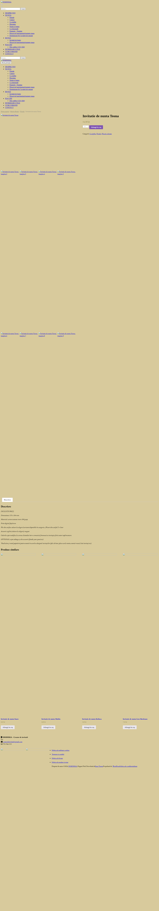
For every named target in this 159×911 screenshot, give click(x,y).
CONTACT (9, 54)
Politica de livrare (57, 758)
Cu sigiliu (13, 22)
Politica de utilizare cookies (60, 750)
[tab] (7, 500)
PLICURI (8, 45)
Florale (12, 17)
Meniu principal (6, 63)
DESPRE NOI (10, 13)
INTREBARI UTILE (12, 49)
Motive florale (14, 111)
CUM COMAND (11, 51)
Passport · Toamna (16, 31)
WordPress (116, 766)
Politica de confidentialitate (128, 766)
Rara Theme (99, 766)
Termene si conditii (58, 754)
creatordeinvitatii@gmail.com (12, 742)
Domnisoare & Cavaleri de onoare (21, 36)
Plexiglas (13, 24)
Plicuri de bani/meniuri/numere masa (22, 33)
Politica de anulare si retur (60, 762)
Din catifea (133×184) (17, 47)
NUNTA (8, 15)
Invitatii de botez (15, 40)
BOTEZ (8, 38)
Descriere (7, 500)
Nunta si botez (14, 27)
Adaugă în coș (96, 127)
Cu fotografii (14, 29)
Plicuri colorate (107, 134)
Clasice (12, 20)
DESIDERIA (72, 766)
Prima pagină (5, 111)
